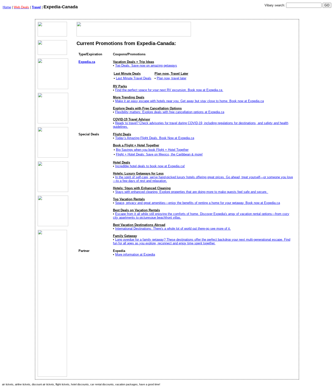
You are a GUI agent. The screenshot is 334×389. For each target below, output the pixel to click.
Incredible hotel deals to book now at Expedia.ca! (150, 166)
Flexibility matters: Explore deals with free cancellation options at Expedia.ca (169, 112)
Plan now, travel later (171, 78)
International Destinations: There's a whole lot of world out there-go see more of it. (173, 228)
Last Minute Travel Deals (133, 78)
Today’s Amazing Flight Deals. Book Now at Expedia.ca (154, 138)
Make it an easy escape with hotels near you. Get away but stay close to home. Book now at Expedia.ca (189, 101)
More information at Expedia (135, 254)
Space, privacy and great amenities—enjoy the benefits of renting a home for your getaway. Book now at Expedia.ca (197, 203)
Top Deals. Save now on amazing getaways (146, 65)
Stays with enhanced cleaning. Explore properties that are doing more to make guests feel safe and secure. (191, 192)
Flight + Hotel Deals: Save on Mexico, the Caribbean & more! (159, 154)
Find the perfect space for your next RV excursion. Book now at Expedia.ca (169, 90)
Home (7, 7)
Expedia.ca (86, 62)
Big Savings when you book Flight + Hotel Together (152, 150)
